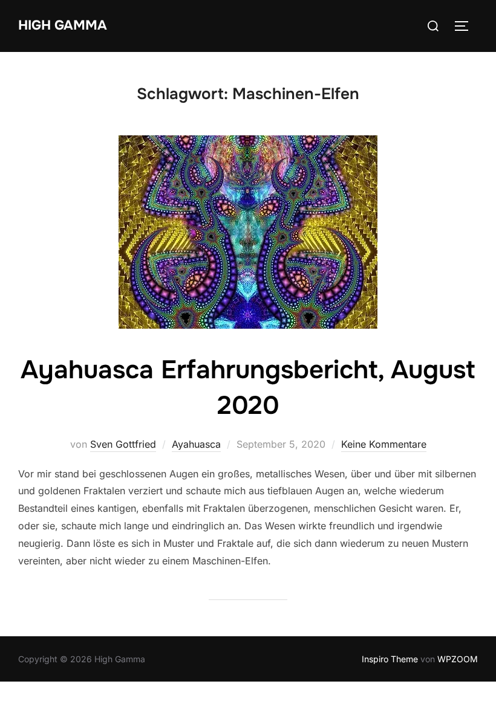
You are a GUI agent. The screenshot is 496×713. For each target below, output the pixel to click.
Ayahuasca (196, 444)
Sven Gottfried (123, 444)
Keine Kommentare (383, 444)
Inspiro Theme (390, 659)
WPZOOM (457, 659)
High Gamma (62, 25)
